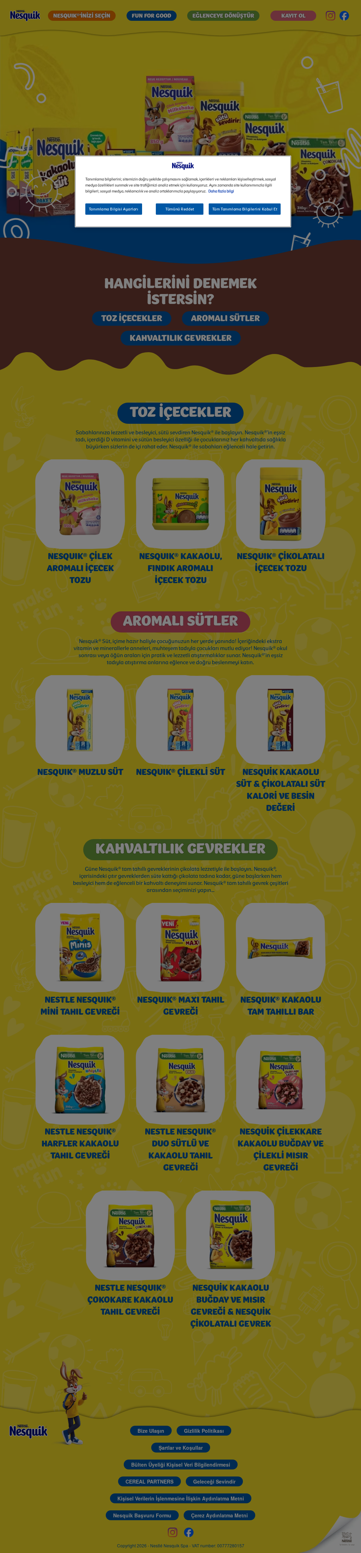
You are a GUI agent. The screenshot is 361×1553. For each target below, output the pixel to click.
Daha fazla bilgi (221, 191)
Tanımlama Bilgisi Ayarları (114, 209)
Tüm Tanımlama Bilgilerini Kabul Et (244, 209)
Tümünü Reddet (179, 209)
